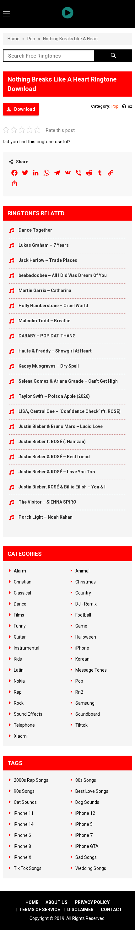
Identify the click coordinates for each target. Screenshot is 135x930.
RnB (79, 692)
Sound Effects (28, 714)
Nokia (19, 681)
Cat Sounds (25, 802)
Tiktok (81, 725)
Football (83, 614)
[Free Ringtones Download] (67, 12)
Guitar (20, 637)
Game (81, 625)
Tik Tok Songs (27, 868)
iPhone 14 (24, 824)
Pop (31, 38)
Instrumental (26, 648)
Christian (22, 581)
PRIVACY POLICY (92, 902)
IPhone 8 (22, 846)
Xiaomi (21, 736)
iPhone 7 (84, 835)
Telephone (24, 725)
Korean (82, 659)
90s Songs (24, 791)
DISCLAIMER (80, 909)
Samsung (84, 703)
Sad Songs (86, 857)
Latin (19, 670)
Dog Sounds (87, 802)
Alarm (20, 570)
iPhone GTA (87, 846)
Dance (20, 603)
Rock (19, 703)
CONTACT (111, 909)
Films (19, 614)
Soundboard (87, 714)
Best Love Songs (91, 791)
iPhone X (22, 857)
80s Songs (85, 780)
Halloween (85, 637)
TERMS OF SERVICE (39, 909)
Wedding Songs (90, 868)
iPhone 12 (85, 813)
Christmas (85, 581)
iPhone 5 (84, 824)
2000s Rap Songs (31, 780)
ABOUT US (57, 902)
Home (13, 38)
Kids (18, 659)
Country (83, 592)
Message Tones (91, 670)
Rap (18, 692)
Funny (20, 625)
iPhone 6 (22, 835)
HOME (31, 902)
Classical (22, 592)
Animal (82, 570)
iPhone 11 (24, 813)
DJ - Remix (86, 603)
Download (24, 109)
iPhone (82, 648)
